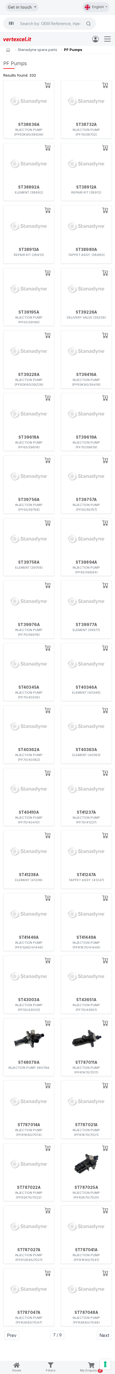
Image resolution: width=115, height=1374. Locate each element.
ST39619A (86, 437)
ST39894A (86, 562)
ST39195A (28, 312)
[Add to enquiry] (48, 85)
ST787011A (86, 1062)
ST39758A (28, 562)
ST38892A (28, 187)
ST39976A (29, 624)
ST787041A (86, 1250)
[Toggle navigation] (107, 39)
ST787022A (28, 1187)
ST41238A (29, 874)
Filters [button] (51, 1370)
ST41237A (86, 812)
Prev (11, 1335)
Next (104, 1335)
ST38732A (86, 124)
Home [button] (16, 1370)
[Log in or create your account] (96, 38)
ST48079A (28, 1062)
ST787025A (86, 1187)
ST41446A (29, 937)
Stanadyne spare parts (37, 49)
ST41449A (86, 937)
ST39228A (28, 374)
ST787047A (28, 1312)
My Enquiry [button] (90, 1370)
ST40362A (28, 749)
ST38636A (29, 124)
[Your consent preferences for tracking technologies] (105, 1364)
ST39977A (86, 624)
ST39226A (86, 312)
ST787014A (29, 1125)
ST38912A (86, 187)
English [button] (98, 7)
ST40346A (86, 687)
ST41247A (86, 874)
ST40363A (86, 749)
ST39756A (29, 499)
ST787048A (86, 1312)
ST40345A (28, 687)
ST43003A (28, 1000)
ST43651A (86, 1000)
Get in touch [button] (20, 7)
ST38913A (29, 249)
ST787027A (28, 1250)
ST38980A (86, 249)
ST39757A (86, 499)
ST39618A (28, 437)
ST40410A (29, 812)
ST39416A (86, 374)
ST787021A (86, 1125)
